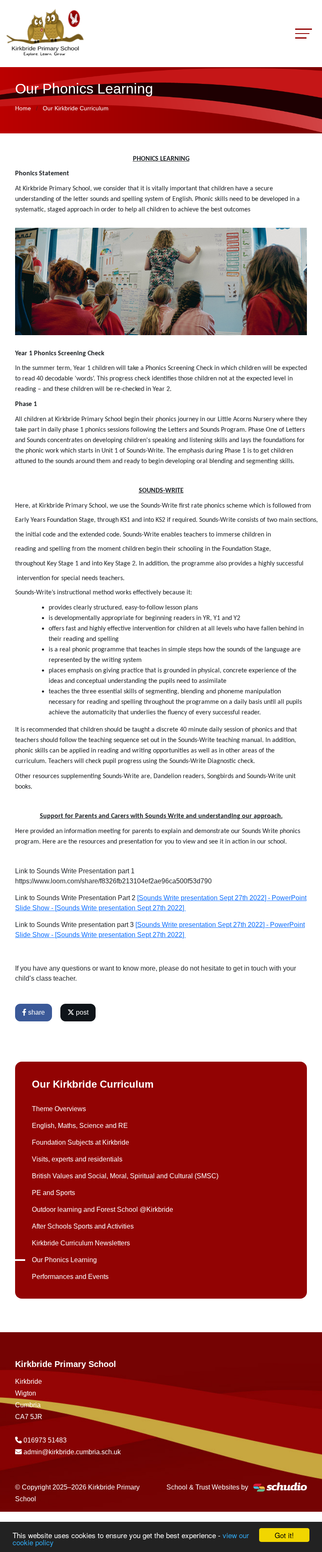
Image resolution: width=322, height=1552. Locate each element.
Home (23, 108)
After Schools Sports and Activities (83, 1226)
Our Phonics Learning (64, 1259)
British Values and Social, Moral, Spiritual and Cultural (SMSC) (125, 1176)
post (81, 1012)
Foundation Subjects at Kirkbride (80, 1142)
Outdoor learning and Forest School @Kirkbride (102, 1209)
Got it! (284, 1535)
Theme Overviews (59, 1108)
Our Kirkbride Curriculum (76, 108)
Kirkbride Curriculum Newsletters (81, 1243)
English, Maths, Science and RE (80, 1125)
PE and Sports (53, 1192)
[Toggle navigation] (303, 33)
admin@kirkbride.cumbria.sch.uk (72, 1452)
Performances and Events (70, 1276)
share (35, 1012)
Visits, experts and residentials (77, 1159)
